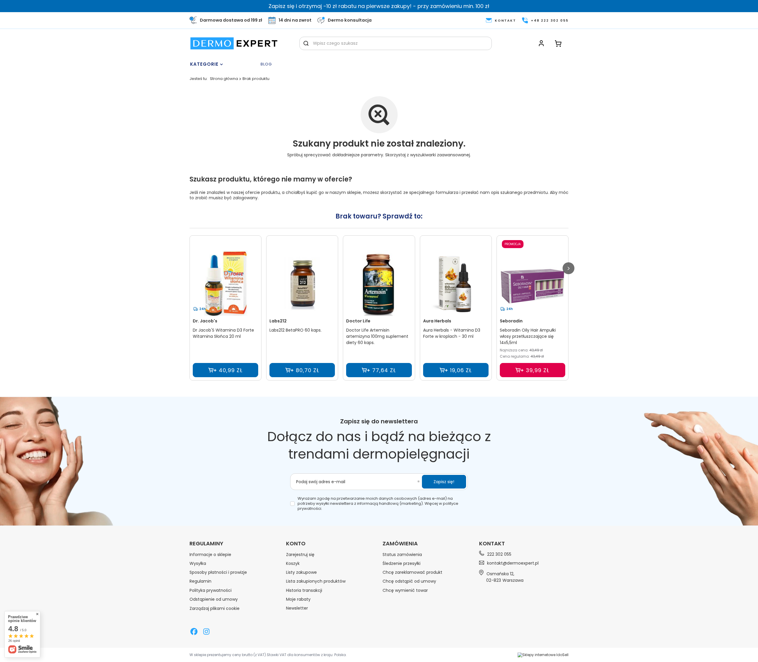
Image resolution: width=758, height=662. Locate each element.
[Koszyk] (558, 43)
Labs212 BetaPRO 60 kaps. (295, 330)
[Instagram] (206, 632)
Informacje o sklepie (210, 554)
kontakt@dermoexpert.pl (513, 563)
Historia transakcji (304, 590)
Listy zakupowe (301, 572)
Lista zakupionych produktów (316, 581)
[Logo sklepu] (234, 43)
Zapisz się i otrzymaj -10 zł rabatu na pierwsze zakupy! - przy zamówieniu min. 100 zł (379, 6)
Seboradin (511, 321)
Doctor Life (358, 321)
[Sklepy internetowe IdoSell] (543, 655)
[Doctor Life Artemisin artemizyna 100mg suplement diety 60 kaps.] (379, 283)
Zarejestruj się (300, 554)
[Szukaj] (306, 43)
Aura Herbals (437, 321)
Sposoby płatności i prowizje (218, 572)
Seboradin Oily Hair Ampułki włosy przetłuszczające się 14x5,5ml (528, 336)
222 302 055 (499, 554)
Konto (296, 543)
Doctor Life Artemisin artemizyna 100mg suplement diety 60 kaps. (377, 336)
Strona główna (224, 78)
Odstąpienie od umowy (214, 599)
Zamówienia (400, 543)
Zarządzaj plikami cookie (215, 608)
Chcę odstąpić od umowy (409, 581)
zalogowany (245, 198)
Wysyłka (198, 563)
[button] (568, 268)
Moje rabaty (298, 599)
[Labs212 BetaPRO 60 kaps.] (302, 283)
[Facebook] (194, 632)
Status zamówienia (402, 554)
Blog (266, 64)
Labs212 (278, 321)
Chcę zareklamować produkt (412, 572)
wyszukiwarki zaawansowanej (440, 155)
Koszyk (293, 563)
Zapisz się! (443, 482)
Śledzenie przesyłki (401, 563)
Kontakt (492, 543)
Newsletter (297, 608)
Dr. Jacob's (205, 321)
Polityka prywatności (211, 590)
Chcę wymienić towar (405, 590)
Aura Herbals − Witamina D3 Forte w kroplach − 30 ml (451, 333)
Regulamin (200, 581)
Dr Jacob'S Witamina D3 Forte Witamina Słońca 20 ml (223, 333)
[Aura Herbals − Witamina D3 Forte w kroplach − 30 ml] (456, 283)
